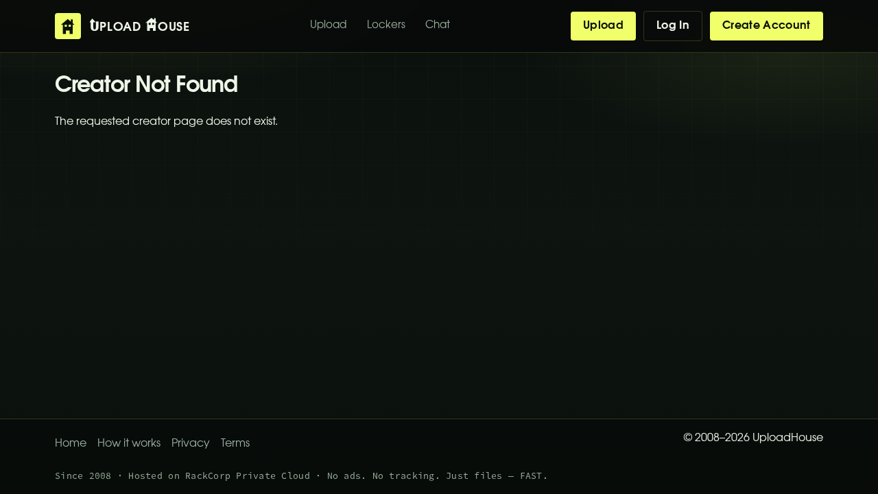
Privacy (190, 443)
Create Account (766, 26)
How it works (129, 443)
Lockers (386, 26)
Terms (235, 443)
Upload (328, 26)
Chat (437, 26)
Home (70, 443)
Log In (672, 26)
